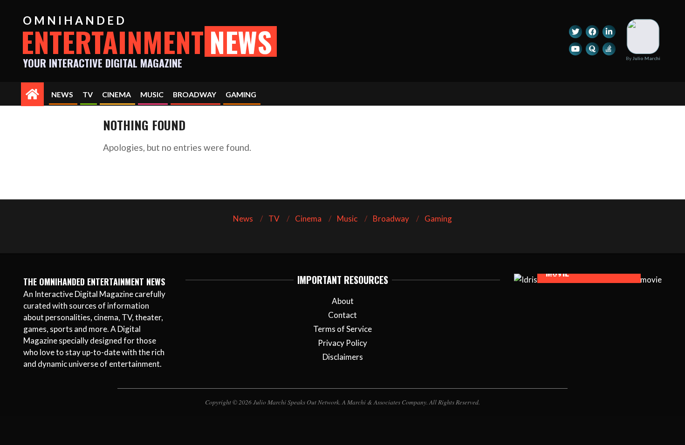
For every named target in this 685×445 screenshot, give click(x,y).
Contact (342, 315)
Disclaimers (342, 357)
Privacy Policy (342, 343)
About (343, 301)
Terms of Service (342, 329)
